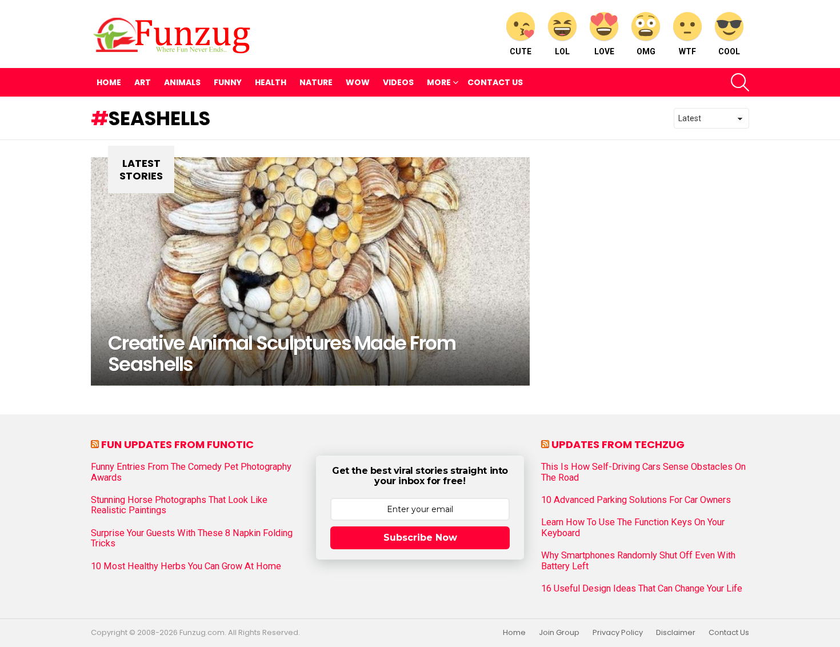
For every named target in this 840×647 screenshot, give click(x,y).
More (439, 82)
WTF (687, 51)
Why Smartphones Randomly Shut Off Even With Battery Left (638, 560)
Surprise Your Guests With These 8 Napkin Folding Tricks (192, 538)
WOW (358, 82)
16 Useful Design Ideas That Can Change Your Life (641, 589)
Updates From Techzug (618, 444)
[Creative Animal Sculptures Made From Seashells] (310, 271)
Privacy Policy (618, 632)
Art (142, 82)
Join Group (559, 632)
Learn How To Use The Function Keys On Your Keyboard (633, 527)
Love (604, 51)
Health (270, 82)
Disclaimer (675, 632)
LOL (562, 51)
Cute (520, 51)
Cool (729, 51)
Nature (316, 82)
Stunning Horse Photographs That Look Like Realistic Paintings (179, 505)
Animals (182, 82)
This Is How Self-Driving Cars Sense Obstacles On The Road (643, 472)
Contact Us (495, 82)
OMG (646, 51)
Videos (398, 82)
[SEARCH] (740, 82)
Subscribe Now (420, 537)
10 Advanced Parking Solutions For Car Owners (636, 500)
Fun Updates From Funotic (177, 444)
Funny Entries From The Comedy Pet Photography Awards (191, 472)
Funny (228, 82)
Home (109, 82)
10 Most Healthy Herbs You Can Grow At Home (186, 566)
